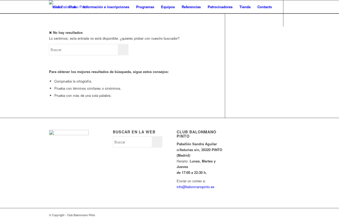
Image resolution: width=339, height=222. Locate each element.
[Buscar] (54, 20)
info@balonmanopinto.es (196, 186)
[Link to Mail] (74, 33)
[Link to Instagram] (66, 33)
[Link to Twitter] (51, 33)
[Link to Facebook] (59, 33)
